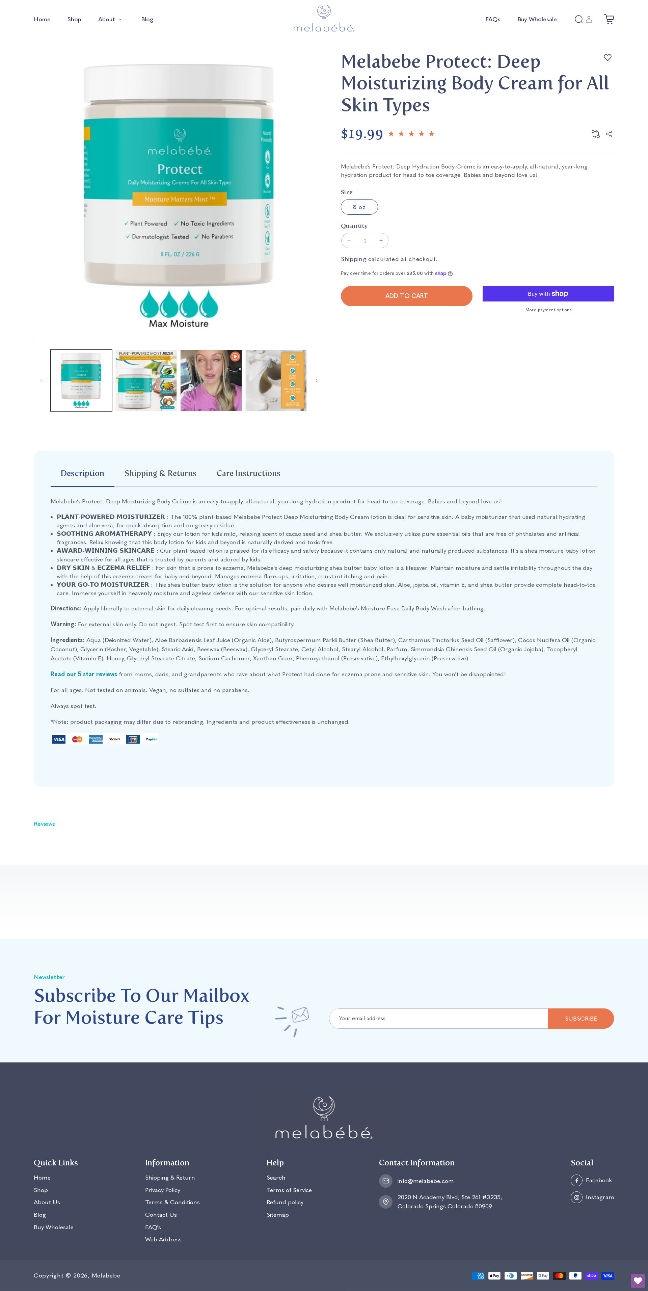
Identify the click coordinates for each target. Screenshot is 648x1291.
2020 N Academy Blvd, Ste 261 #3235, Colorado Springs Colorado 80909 (450, 1202)
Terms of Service (289, 1190)
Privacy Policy (162, 1190)
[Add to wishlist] (607, 58)
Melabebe (106, 1275)
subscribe (581, 1018)
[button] (111, 19)
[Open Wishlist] (638, 1281)
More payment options (548, 310)
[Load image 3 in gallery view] (276, 381)
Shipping (354, 259)
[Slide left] (41, 380)
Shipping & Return (170, 1178)
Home (42, 1178)
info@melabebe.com (426, 1181)
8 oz (359, 207)
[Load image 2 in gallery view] (146, 381)
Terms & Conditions (172, 1202)
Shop (41, 1190)
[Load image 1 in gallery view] (81, 381)
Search (276, 1178)
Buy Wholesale (54, 1227)
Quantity (354, 226)
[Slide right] (316, 380)
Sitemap (278, 1215)
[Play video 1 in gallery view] (211, 381)
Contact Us (161, 1215)
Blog (40, 1215)
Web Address (163, 1239)
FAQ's (153, 1227)
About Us (47, 1202)
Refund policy (285, 1202)
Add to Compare (596, 134)
